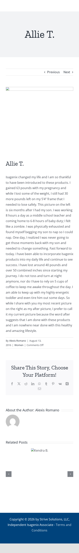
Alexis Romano (17, 340)
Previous (53, 72)
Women (18, 345)
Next (66, 72)
